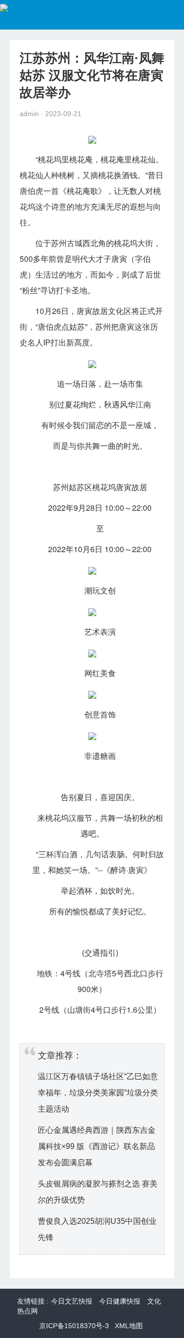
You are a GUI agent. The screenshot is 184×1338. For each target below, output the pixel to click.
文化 (116, 310)
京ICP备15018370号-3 (74, 1326)
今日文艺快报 (71, 1301)
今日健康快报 (119, 1301)
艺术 (92, 631)
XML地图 (129, 1326)
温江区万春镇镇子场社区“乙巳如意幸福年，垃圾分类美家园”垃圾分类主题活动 (98, 1092)
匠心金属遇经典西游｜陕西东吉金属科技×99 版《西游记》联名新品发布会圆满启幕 (97, 1146)
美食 (108, 673)
